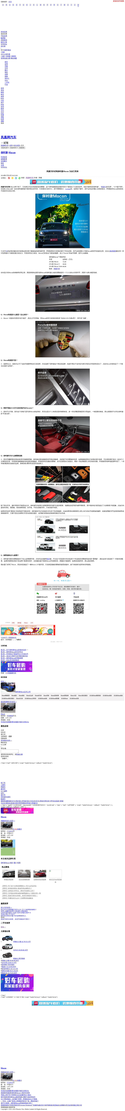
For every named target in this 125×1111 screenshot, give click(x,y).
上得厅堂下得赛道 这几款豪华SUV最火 (17, 1095)
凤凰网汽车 (8, 137)
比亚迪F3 (57, 801)
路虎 (111, 251)
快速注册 (7, 58)
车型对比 (4, 44)
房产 (2, 102)
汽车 (2, 100)
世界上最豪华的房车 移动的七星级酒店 (14, 911)
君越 (61, 801)
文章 (2, 165)
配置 (19, 863)
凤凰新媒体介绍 (6, 1105)
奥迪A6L (5, 973)
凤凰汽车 (57, 269)
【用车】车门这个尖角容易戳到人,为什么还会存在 (19, 886)
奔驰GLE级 (5, 960)
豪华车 (3, 789)
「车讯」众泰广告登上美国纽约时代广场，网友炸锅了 (20, 1101)
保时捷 (4, 152)
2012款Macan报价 (118, 695)
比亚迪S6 (12, 803)
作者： (3, 673)
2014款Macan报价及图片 (8, 698)
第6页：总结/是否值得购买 (10, 660)
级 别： (4, 833)
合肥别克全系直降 (40, 879)
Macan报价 (21, 695)
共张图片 (17, 829)
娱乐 (2, 94)
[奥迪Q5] (7, 958)
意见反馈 (69, 1105)
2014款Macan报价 (107, 695)
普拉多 (47, 801)
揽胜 (114, 251)
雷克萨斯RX (6, 969)
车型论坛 (4, 167)
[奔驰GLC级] (7, 941)
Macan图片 (14, 695)
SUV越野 (4, 791)
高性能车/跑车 (6, 797)
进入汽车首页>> (6, 907)
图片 (6, 70)
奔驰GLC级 (17, 941)
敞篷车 (3, 799)
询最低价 (4, 821)
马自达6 (33, 801)
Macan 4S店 (73, 695)
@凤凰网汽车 (11, 673)
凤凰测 (3, 1093)
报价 (6, 72)
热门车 (3, 783)
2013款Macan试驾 (74, 698)
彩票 (2, 119)
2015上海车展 (5, 54)
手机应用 (4, 36)
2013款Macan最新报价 (95, 695)
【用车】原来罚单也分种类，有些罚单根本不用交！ (20, 896)
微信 (9, 50)
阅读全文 (13, 637)
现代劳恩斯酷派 (21, 803)
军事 (2, 115)
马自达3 (3, 803)
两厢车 (3, 787)
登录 (2, 58)
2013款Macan (64, 698)
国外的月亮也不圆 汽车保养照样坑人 (13, 915)
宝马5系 (38, 801)
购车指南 (4, 1097)
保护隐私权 (49, 1105)
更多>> (3, 681)
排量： (3, 718)
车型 (6, 68)
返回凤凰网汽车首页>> (9, 702)
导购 (6, 66)
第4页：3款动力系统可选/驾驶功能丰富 (14, 656)
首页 (2, 88)
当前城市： (5, 736)
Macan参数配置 (6, 695)
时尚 (2, 98)
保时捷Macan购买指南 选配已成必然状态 (21, 1097)
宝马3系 (14, 801)
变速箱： (4, 720)
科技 (2, 104)
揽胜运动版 (5, 971)
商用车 (13, 56)
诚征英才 (41, 1105)
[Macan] (8, 712)
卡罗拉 (51, 801)
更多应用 (4, 32)
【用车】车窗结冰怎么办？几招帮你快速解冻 (17, 898)
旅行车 (3, 795)
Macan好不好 (38, 695)
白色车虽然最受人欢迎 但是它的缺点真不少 (16, 912)
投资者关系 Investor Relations (21, 1105)
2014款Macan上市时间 (30, 698)
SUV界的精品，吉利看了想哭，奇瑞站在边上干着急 (19, 1099)
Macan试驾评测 (55, 695)
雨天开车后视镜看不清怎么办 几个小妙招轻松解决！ (19, 909)
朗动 (7, 803)
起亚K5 (27, 801)
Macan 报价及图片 (83, 695)
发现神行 (5, 964)
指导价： (4, 831)
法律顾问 (62, 1105)
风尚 (48, 559)
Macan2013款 (19, 698)
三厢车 (3, 785)
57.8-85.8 (10, 831)
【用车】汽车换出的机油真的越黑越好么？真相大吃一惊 (21, 893)
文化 (2, 111)
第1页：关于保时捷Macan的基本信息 (13, 650)
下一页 (7, 637)
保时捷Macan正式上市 (23, 692)
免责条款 (56, 1105)
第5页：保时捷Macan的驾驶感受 (12, 658)
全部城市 (78, 5)
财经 (2, 92)
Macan (12, 152)
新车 (6, 62)
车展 (3, 52)
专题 (3, 56)
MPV (2, 793)
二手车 (7, 82)
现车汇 (7, 78)
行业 (6, 84)
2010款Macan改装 (42, 698)
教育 (2, 109)
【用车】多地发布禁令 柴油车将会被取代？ (17, 888)
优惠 (6, 74)
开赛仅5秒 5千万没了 (8, 914)
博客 (2, 117)
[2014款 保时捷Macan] (62, 248)
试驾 (6, 64)
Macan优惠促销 (65, 695)
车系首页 (4, 157)
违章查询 (4, 40)
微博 (5, 50)
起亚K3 (19, 801)
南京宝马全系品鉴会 (55, 881)
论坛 (6, 80)
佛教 (2, 121)
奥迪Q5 (103, 187)
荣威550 (35, 803)
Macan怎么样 (29, 695)
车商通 (8, 56)
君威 (5, 801)
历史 (2, 113)
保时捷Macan (5, 863)
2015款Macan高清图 (54, 698)
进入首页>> (11, 821)
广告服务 (35, 1105)
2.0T (32, 623)
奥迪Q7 (4, 967)
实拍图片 (4, 161)
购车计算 (4, 42)
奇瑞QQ (29, 803)
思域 (23, 801)
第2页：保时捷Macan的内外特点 (12, 652)
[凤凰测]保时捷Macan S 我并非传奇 (18, 1093)
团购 (6, 76)
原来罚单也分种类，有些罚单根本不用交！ (15, 919)
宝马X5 (15, 950)
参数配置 (4, 159)
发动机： (4, 835)
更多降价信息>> (6, 740)
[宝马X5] (7, 950)
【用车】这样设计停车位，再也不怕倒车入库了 (18, 891)
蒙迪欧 (9, 801)
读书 (2, 106)
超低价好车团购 (118, 1)
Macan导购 (46, 695)
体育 (2, 96)
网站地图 (14, 58)
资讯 (2, 90)
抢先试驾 (16, 145)
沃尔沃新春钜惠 (24, 879)
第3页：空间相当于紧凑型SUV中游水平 (14, 654)
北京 (10, 2)
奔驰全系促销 (8, 879)
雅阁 (2, 801)
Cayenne (68, 189)
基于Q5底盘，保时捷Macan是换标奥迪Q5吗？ (17, 1103)
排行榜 (3, 46)
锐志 (43, 801)
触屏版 (3, 38)
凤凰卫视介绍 (77, 1105)
